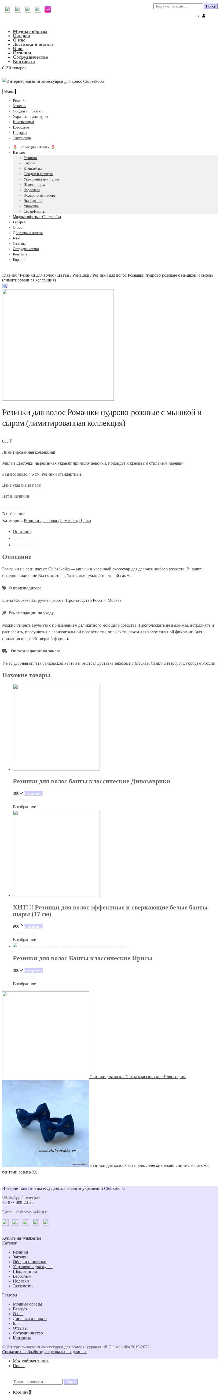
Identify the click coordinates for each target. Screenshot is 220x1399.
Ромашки (80, 275)
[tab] (115, 531)
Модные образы (30, 31)
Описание (22, 531)
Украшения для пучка (30, 117)
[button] (13, 507)
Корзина (19, 260)
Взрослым (21, 127)
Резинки (20, 101)
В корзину (33, 793)
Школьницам (23, 122)
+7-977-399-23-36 (18, 1202)
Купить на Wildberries (21, 1238)
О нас (19, 40)
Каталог (19, 153)
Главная (9, 275)
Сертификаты (34, 211)
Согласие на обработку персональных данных (44, 1351)
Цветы (63, 275)
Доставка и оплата (33, 44)
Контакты (24, 61)
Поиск (211, 6)
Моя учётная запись (31, 1361)
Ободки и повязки (28, 111)
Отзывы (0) (23, 545)
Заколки (19, 106)
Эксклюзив (22, 138)
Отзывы (22, 52)
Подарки (20, 133)
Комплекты (33, 169)
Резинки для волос (37, 275)
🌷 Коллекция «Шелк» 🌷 (34, 147)
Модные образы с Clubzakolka (37, 217)
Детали (19, 538)
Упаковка (31, 206)
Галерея (21, 35)
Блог (18, 48)
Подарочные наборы (40, 195)
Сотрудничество (30, 57)
